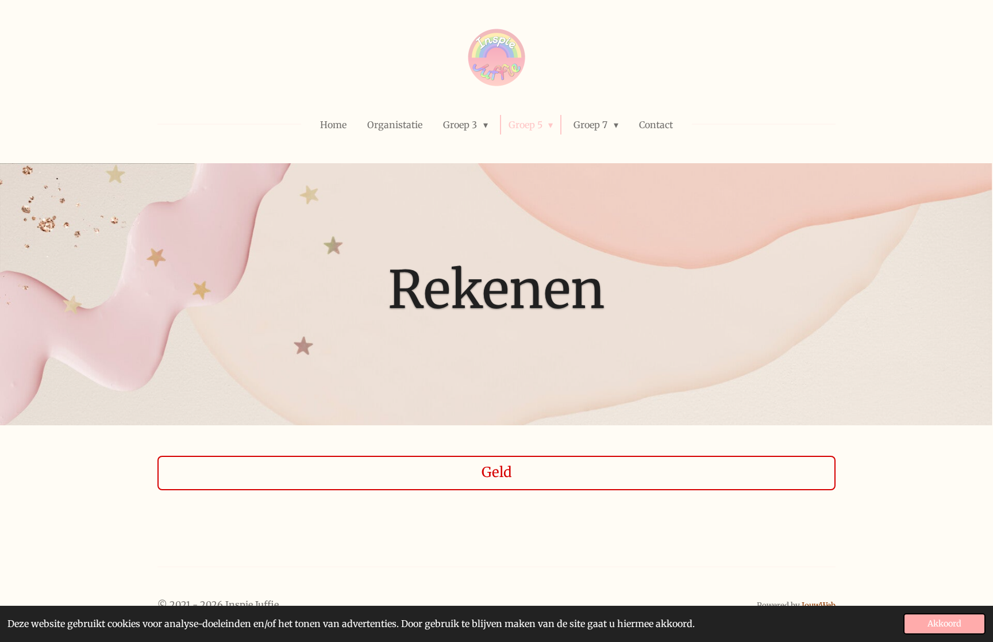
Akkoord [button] (944, 623)
